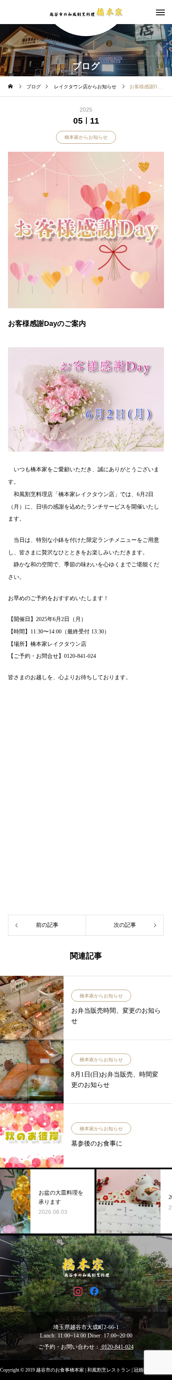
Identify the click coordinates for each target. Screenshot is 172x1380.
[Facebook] (94, 1291)
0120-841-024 (117, 1347)
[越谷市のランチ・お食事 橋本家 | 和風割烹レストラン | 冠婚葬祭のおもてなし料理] (86, 12)
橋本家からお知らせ (86, 137)
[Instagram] (78, 1291)
